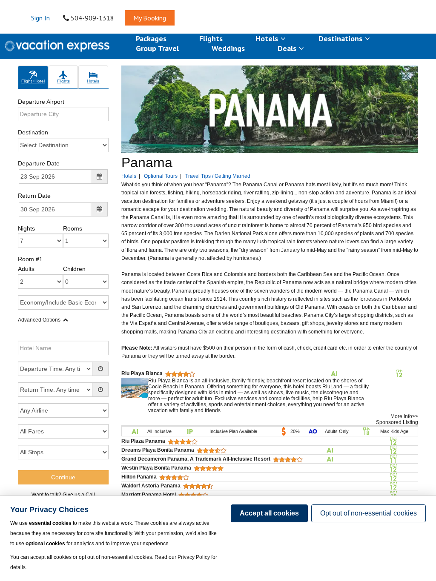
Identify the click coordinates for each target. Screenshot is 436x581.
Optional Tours (161, 176)
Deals (288, 48)
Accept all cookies (269, 513)
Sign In (40, 18)
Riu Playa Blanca (142, 373)
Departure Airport (41, 101)
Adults (26, 268)
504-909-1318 (91, 18)
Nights (26, 228)
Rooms (72, 228)
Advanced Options (39, 320)
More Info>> (404, 416)
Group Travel (157, 48)
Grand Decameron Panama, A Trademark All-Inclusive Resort (195, 459)
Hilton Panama (139, 477)
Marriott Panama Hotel (148, 495)
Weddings (228, 48)
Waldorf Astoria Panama (151, 486)
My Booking (149, 18)
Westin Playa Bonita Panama (156, 468)
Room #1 (30, 259)
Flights (211, 38)
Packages (151, 38)
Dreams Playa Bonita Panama (157, 450)
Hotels (267, 38)
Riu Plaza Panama (143, 441)
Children (74, 268)
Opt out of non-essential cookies (368, 513)
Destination (33, 132)
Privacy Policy (194, 557)
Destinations (341, 38)
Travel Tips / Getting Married (217, 176)
